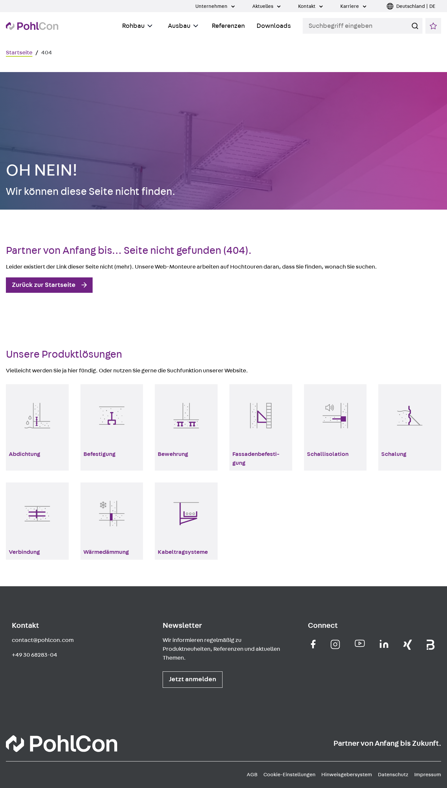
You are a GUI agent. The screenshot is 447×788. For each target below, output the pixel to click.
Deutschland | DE (415, 6)
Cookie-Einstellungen (289, 774)
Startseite (19, 53)
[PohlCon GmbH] (313, 644)
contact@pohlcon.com (43, 640)
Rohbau (133, 26)
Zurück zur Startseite (44, 285)
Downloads (274, 26)
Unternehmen (211, 6)
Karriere (350, 6)
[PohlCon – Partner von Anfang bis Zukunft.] (32, 26)
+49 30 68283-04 (34, 655)
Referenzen (228, 26)
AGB (252, 774)
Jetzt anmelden (192, 679)
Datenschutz (393, 774)
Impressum (427, 774)
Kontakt (307, 6)
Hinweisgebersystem (346, 774)
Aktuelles (263, 6)
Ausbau (179, 26)
